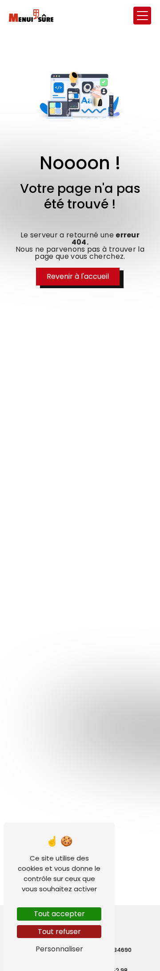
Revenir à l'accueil (78, 276)
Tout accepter (59, 914)
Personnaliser (59, 949)
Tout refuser (59, 931)
